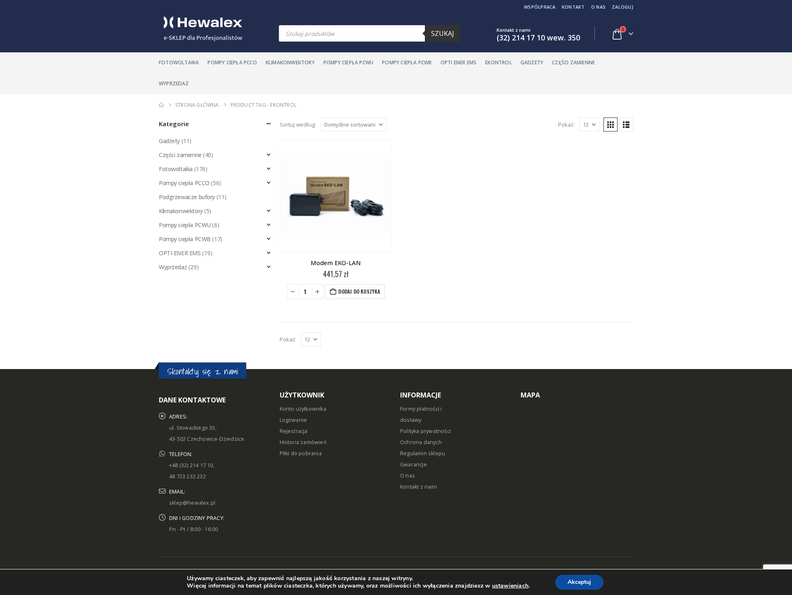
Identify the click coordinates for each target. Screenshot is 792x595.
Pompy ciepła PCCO (232, 62)
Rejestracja (294, 431)
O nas (598, 7)
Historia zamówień (303, 442)
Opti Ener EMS (459, 62)
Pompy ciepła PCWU (348, 62)
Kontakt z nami (418, 486)
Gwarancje (413, 464)
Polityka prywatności (425, 431)
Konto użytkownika (303, 408)
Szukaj (442, 33)
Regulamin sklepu (422, 453)
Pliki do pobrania (301, 453)
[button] (610, 125)
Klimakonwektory (290, 62)
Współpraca (540, 7)
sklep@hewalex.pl (192, 502)
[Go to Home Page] (161, 105)
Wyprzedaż (174, 83)
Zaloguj (622, 7)
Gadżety (532, 62)
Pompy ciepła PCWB (406, 62)
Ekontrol (498, 62)
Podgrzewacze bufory (187, 197)
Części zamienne (573, 62)
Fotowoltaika (179, 62)
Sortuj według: (298, 124)
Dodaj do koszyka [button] (359, 291)
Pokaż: (566, 124)
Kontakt (573, 7)
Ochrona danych (421, 442)
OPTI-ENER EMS (180, 253)
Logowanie (293, 419)
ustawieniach (510, 586)
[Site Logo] (200, 28)
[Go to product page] (335, 196)
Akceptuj (579, 582)
